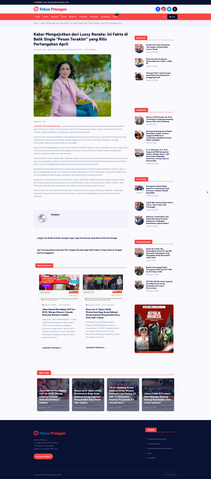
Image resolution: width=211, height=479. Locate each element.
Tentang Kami (154, 444)
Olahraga (64, 278)
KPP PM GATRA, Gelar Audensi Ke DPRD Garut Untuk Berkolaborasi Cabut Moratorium (159, 284)
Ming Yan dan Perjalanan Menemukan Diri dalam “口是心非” (159, 61)
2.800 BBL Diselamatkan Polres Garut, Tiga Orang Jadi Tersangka (159, 205)
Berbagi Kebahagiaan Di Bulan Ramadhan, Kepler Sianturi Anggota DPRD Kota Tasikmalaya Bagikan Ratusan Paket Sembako (159, 135)
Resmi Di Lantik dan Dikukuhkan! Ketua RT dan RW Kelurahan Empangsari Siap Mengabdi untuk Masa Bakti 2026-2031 (159, 253)
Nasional (54, 17)
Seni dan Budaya (59, 50)
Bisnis (44, 50)
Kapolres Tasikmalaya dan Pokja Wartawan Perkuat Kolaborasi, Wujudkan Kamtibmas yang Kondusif (157, 220)
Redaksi (55, 214)
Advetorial (37, 50)
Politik (45, 17)
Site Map (151, 458)
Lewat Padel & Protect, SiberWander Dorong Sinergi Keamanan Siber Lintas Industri (158, 398)
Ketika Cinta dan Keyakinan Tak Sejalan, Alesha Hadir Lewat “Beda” (158, 47)
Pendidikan (105, 17)
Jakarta (50, 50)
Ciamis (89, 278)
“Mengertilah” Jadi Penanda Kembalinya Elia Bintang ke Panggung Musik (158, 75)
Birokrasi (72, 17)
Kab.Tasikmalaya (49, 278)
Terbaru (46, 285)
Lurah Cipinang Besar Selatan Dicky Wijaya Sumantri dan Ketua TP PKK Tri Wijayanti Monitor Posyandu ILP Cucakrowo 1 (122, 395)
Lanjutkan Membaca (51, 348)
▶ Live (172, 17)
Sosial (63, 17)
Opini (115, 16)
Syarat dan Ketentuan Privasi (160, 448)
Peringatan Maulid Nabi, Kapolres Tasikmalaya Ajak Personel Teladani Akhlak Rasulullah (157, 189)
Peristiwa (94, 17)
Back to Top (171, 474)
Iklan (150, 453)
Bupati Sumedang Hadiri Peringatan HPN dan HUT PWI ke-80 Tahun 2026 (159, 269)
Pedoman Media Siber (157, 439)
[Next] (172, 372)
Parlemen (83, 17)
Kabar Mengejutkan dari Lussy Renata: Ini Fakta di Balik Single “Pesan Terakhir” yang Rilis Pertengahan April (81, 23)
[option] (53, 394)
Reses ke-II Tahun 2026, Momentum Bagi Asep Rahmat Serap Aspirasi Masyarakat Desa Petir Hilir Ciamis (88, 396)
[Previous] (168, 372)
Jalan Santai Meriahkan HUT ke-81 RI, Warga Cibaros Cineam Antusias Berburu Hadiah (52, 396)
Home (37, 17)
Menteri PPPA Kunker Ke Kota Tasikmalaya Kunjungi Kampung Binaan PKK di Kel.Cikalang (159, 119)
